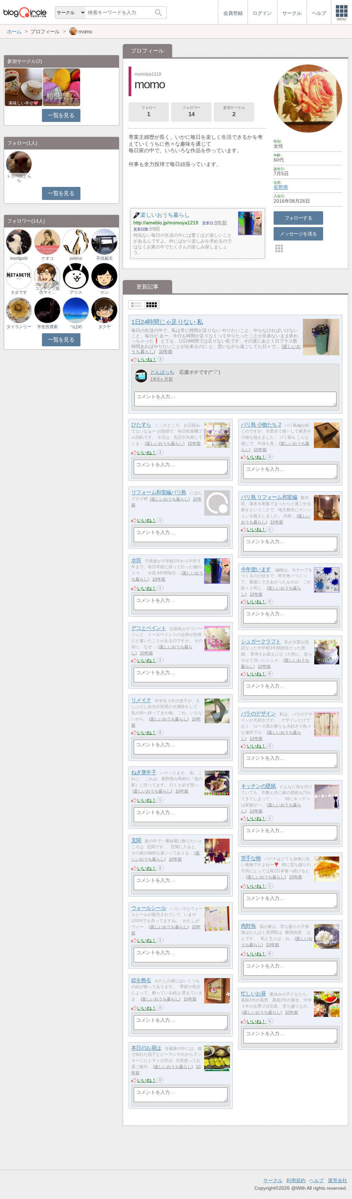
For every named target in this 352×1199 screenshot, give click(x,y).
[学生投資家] (47, 309)
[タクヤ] (104, 309)
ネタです (19, 292)
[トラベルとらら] (19, 163)
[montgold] (19, 241)
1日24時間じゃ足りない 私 (167, 321)
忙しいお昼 (253, 994)
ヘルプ (316, 1180)
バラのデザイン (258, 714)
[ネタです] (19, 275)
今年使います (256, 569)
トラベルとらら (19, 178)
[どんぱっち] (141, 376)
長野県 (281, 187)
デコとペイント (148, 628)
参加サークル (234, 111)
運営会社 (337, 1180)
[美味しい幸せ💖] (23, 86)
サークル (273, 1180)
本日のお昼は (146, 1048)
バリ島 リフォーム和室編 (269, 497)
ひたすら (141, 425)
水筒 (136, 560)
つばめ (76, 327)
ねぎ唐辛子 (143, 772)
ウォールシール (148, 908)
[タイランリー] (19, 309)
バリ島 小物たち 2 (261, 425)
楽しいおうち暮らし (164, 443)
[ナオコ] (47, 241)
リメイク (141, 700)
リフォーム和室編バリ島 (158, 492)
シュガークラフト (261, 642)
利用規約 (296, 1180)
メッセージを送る (298, 233)
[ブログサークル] (25, 12)
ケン (104, 292)
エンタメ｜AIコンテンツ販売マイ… (47, 288)
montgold (19, 258)
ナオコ (47, 258)
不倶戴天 (104, 258)
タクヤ (104, 327)
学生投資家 (47, 327)
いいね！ (147, 359)
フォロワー (191, 111)
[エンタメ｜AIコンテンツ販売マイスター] (47, 275)
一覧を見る (61, 115)
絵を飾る (141, 980)
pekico (76, 258)
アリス (76, 292)
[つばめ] (76, 309)
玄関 (136, 840)
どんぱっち (162, 372)
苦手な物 (251, 858)
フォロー (148, 111)
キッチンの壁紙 (258, 786)
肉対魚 (248, 926)
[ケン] (104, 275)
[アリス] (76, 275)
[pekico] (76, 241)
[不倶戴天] (104, 241)
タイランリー (19, 327)
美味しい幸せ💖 (23, 103)
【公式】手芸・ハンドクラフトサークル (61, 99)
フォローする (298, 218)
